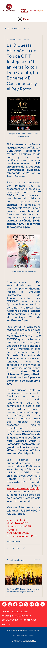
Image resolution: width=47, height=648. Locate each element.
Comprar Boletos (24, 10)
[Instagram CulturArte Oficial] (10, 604)
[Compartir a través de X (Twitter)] (13, 548)
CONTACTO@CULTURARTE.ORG (19, 620)
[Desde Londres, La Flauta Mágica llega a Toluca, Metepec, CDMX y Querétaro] (23, 574)
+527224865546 (22, 615)
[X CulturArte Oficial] (42, 604)
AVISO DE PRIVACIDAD (23, 635)
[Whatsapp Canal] (26, 604)
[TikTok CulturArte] (4, 604)
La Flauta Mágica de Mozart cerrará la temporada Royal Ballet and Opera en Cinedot (23, 590)
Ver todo (37, 560)
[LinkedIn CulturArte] (37, 604)
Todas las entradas (12, 28)
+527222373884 (20, 611)
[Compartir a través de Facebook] (8, 548)
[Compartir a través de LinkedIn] (18, 548)
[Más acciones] (39, 39)
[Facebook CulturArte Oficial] (15, 604)
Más (25, 28)
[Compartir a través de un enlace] (24, 548)
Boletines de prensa (14, 541)
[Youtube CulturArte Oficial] (21, 604)
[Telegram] (32, 604)
